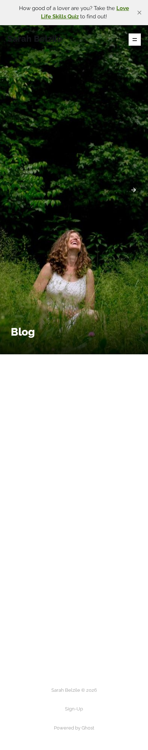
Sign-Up (74, 709)
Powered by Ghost (74, 728)
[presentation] (14, 190)
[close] (139, 12)
